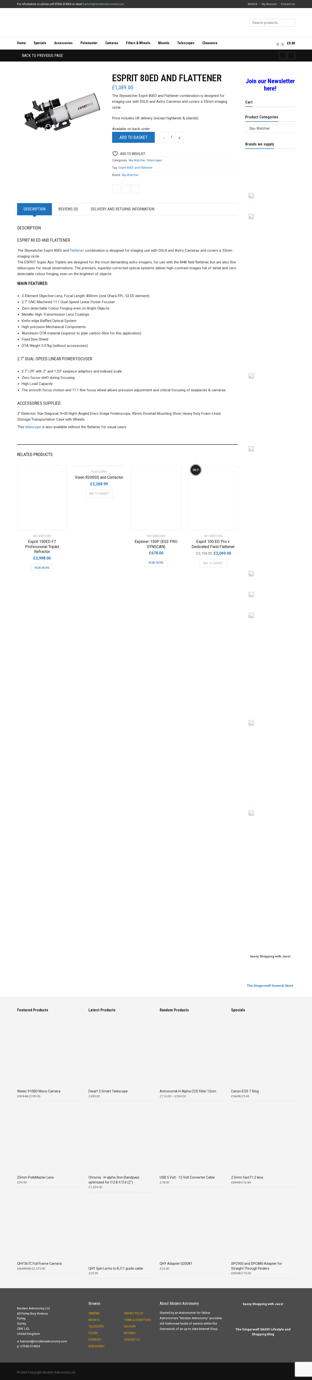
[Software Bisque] (270, 752)
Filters (93, 1333)
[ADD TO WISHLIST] (60, 469)
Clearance (209, 43)
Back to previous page (42, 55)
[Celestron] (270, 281)
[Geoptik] (270, 333)
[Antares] (270, 170)
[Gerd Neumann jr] (270, 367)
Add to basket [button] (99, 493)
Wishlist (253, 4)
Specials (40, 43)
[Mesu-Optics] (270, 461)
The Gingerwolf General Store (270, 985)
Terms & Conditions (137, 1320)
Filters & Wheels (138, 43)
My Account (269, 4)
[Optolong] (270, 565)
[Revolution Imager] (270, 680)
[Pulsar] (270, 645)
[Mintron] (270, 478)
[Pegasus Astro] (270, 607)
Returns (129, 1333)
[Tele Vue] (270, 804)
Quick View (31, 523)
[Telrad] (270, 842)
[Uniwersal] (270, 877)
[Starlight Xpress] (270, 770)
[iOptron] (270, 423)
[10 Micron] (270, 152)
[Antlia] (270, 187)
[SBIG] (270, 697)
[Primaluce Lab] (270, 628)
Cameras (111, 43)
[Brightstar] (270, 263)
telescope (33, 427)
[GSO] (270, 388)
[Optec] (270, 548)
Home (21, 43)
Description (34, 209)
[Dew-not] (270, 315)
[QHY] (270, 662)
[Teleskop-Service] (270, 825)
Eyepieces (94, 1339)
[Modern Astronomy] (270, 496)
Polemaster (89, 43)
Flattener (77, 250)
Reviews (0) (68, 209)
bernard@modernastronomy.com (103, 4)
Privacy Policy (134, 1313)
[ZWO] (270, 929)
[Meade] (270, 440)
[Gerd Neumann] (270, 350)
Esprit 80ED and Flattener (135, 167)
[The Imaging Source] (270, 860)
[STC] (270, 787)
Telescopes (186, 43)
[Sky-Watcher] (270, 735)
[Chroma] (270, 298)
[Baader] (270, 246)
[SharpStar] (270, 714)
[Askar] (270, 208)
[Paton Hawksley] (270, 586)
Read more (42, 568)
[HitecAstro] (270, 405)
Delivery (130, 1326)
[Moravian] (270, 513)
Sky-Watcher (136, 160)
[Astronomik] (270, 229)
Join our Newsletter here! (270, 84)
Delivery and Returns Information (122, 209)
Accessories (63, 43)
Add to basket (133, 137)
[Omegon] (270, 530)
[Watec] (270, 912)
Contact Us (288, 4)
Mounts (163, 43)
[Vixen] (270, 894)
